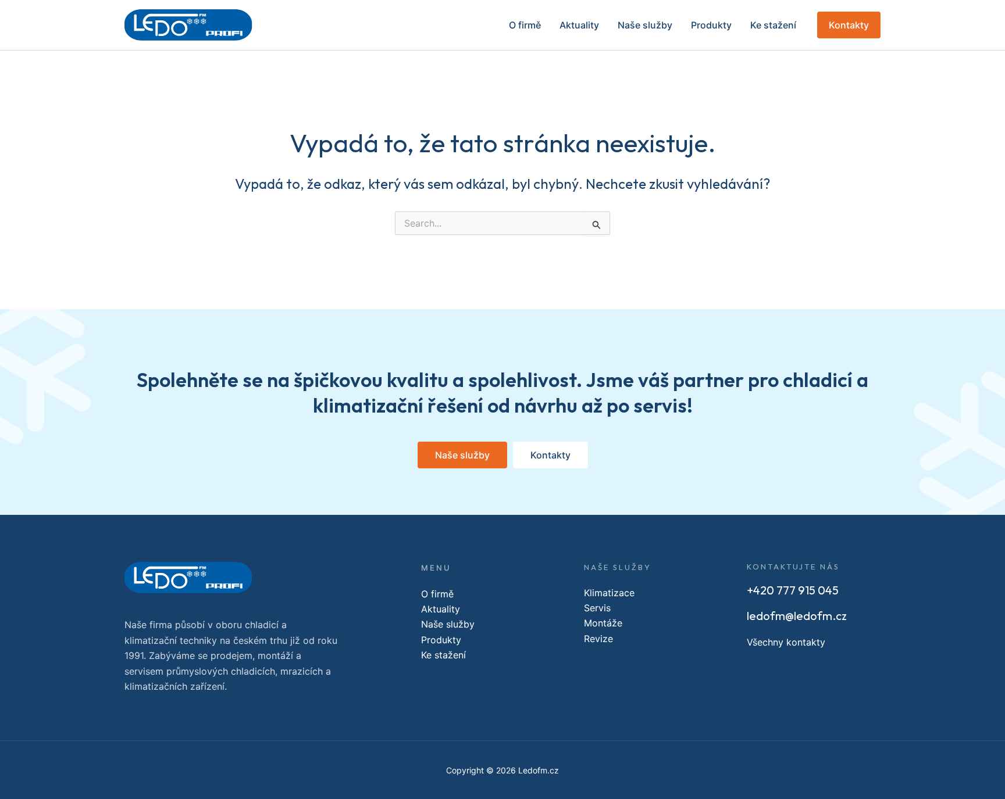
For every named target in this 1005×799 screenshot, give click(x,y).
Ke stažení (773, 25)
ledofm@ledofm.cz (797, 615)
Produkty (711, 25)
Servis (597, 608)
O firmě (525, 25)
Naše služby (645, 25)
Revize (598, 638)
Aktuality (579, 25)
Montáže (603, 623)
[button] (849, 25)
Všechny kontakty (786, 642)
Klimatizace (609, 593)
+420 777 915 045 (793, 590)
